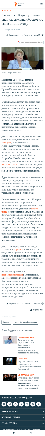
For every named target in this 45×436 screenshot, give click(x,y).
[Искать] (31, 433)
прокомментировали (12, 275)
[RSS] (38, 404)
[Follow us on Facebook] (15, 404)
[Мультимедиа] (14, 433)
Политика (22, 359)
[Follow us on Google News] (32, 404)
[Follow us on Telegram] (21, 404)
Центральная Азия (26, 337)
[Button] (12, 35)
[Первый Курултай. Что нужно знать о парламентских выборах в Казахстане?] (10, 361)
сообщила (6, 143)
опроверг (18, 250)
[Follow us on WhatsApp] (27, 404)
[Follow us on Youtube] (4, 404)
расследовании (9, 165)
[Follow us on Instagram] (9, 404)
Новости (6, 11)
